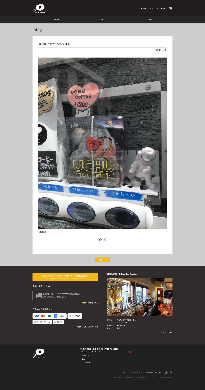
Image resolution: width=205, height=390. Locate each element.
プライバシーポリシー (135, 372)
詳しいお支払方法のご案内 (88, 327)
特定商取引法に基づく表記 (153, 372)
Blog (163, 9)
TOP (123, 372)
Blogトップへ (102, 260)
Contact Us (86, 362)
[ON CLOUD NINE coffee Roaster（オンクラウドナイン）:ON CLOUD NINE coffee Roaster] (139, 297)
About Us (153, 9)
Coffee (56, 19)
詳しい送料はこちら (90, 303)
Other (149, 19)
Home (143, 9)
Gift (102, 19)
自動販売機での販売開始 (54, 44)
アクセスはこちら (165, 332)
